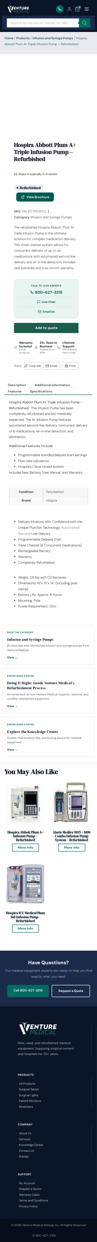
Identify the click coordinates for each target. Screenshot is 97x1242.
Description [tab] (17, 385)
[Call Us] (60, 9)
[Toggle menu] (86, 9)
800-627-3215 (48, 292)
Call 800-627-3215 (28, 990)
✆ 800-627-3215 (44, 1235)
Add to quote (46, 328)
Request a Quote (70, 991)
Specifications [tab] (41, 391)
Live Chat (48, 302)
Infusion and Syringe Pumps (52, 38)
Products (23, 38)
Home (9, 38)
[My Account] (69, 9)
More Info (28, 847)
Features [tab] (14, 391)
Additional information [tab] (52, 385)
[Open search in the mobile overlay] (48, 22)
